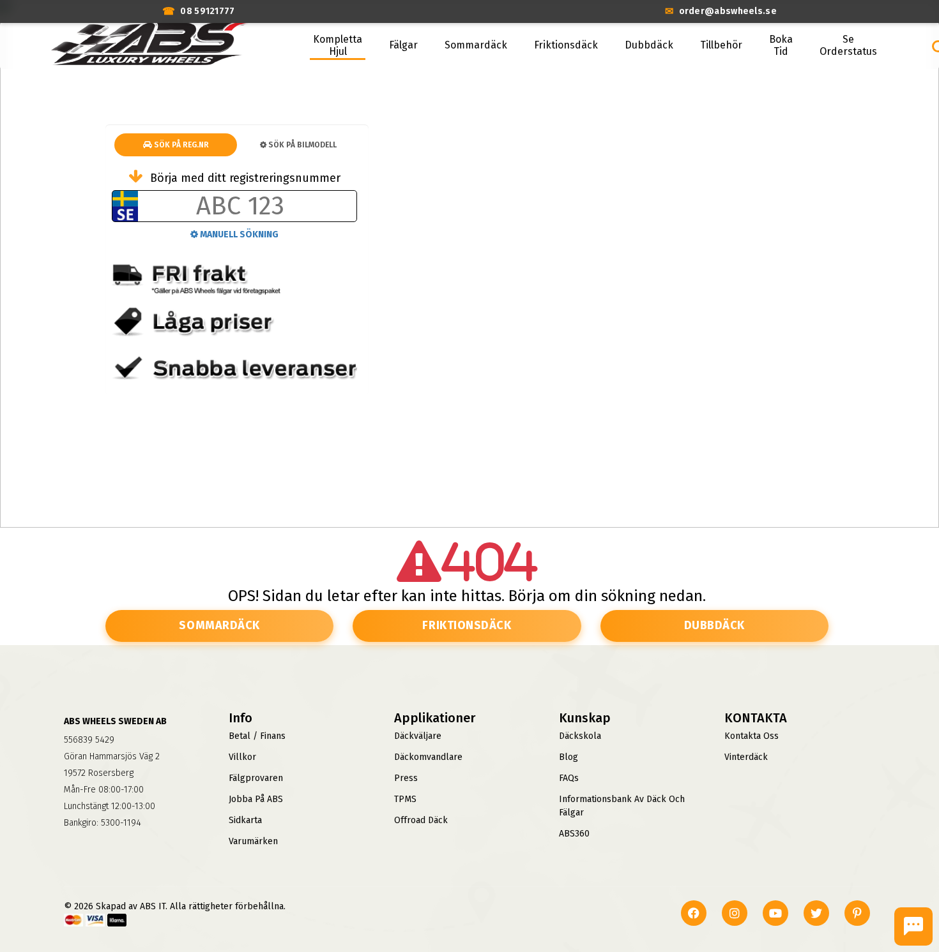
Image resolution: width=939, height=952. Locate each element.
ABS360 (574, 833)
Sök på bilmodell (301, 144)
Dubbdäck (649, 45)
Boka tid (781, 45)
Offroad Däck (421, 820)
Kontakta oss (751, 736)
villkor (242, 757)
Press (406, 778)
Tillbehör (721, 45)
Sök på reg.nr (180, 144)
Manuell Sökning (238, 234)
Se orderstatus (848, 45)
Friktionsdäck (566, 45)
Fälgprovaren (256, 778)
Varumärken (253, 841)
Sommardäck (476, 45)
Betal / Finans (257, 736)
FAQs (569, 778)
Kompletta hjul (337, 45)
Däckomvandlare (428, 757)
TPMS (405, 799)
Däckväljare (417, 736)
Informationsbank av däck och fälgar (622, 806)
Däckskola (580, 736)
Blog (568, 757)
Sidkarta (245, 820)
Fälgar (403, 45)
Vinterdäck (746, 757)
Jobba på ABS (256, 799)
